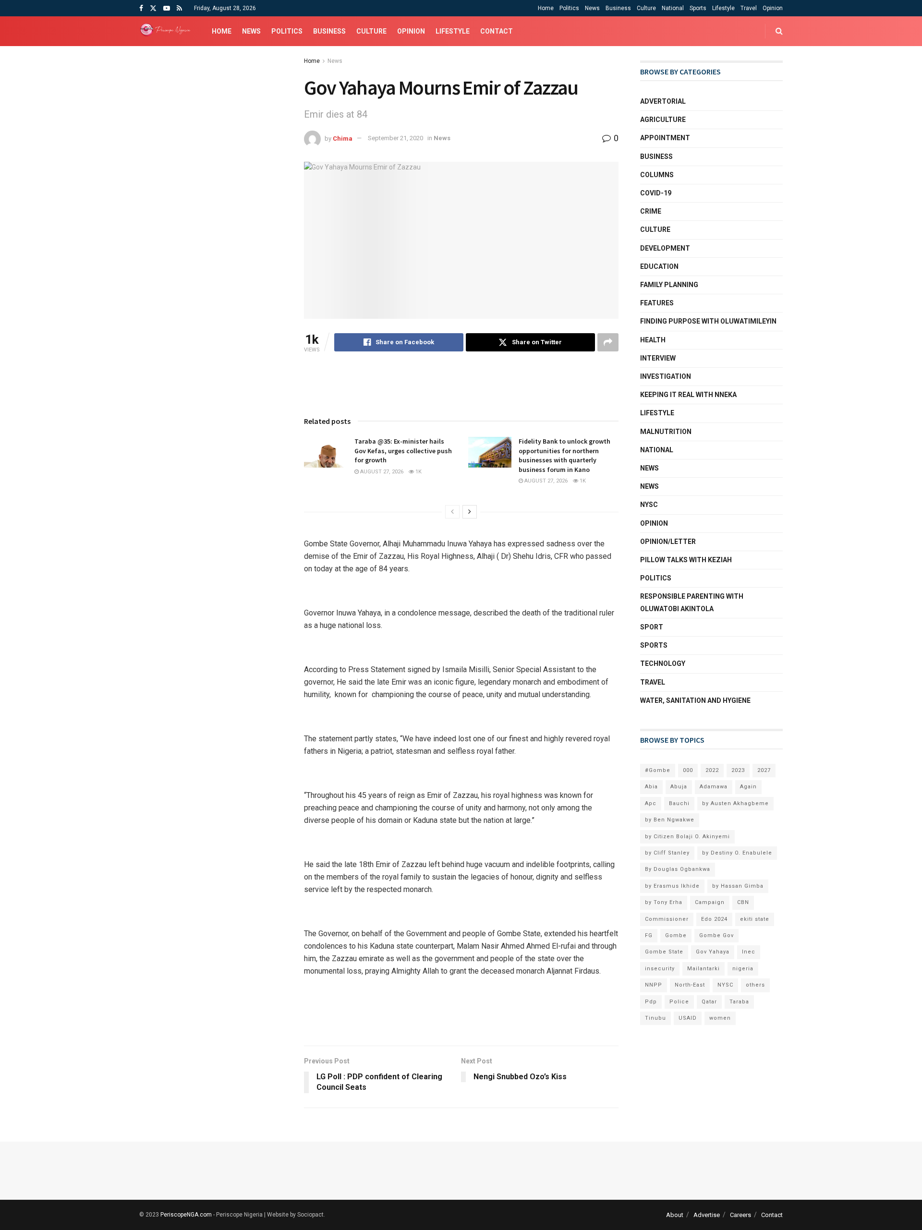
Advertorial (663, 101)
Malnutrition (666, 431)
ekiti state (754, 919)
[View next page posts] (469, 512)
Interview (658, 358)
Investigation (665, 376)
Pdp (651, 1002)
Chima (342, 138)
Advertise (706, 1214)
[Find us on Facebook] (141, 8)
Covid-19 (655, 193)
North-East (690, 985)
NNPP (653, 985)
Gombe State (664, 952)
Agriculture (663, 119)
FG (649, 935)
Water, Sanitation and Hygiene (695, 700)
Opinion (773, 8)
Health (653, 340)
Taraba (739, 1002)
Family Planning (669, 285)
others (755, 985)
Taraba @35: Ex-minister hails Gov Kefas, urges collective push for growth (403, 450)
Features (657, 303)
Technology (662, 663)
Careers (740, 1214)
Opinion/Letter (668, 541)
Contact (496, 31)
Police (679, 1002)
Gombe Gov (716, 935)
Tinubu (655, 1018)
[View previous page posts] (452, 512)
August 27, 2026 (381, 472)
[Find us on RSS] (179, 8)
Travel (748, 8)
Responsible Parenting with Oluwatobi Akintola (691, 602)
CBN (743, 902)
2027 (764, 770)
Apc (650, 803)
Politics (569, 8)
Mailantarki (703, 968)
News (592, 8)
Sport (651, 627)
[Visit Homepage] (167, 31)
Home (546, 8)
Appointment (665, 138)
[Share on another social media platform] (608, 342)
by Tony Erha (663, 902)
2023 (738, 770)
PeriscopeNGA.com (186, 1214)
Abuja (678, 787)
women (720, 1018)
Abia (651, 787)
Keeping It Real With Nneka (688, 394)
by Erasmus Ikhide (672, 886)
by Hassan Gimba (738, 886)
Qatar (709, 1002)
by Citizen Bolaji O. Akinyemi (687, 836)
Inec (748, 952)
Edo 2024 (714, 919)
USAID (688, 1018)
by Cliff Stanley (667, 853)
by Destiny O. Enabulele (737, 853)
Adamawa (714, 787)
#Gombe (657, 770)
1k (418, 472)
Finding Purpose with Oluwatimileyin (708, 321)
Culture (646, 8)
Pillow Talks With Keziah (686, 560)
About (674, 1214)
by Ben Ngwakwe (669, 820)
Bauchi (679, 803)
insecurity (660, 968)
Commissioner (667, 919)
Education (659, 266)
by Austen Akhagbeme (735, 803)
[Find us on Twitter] (153, 8)
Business (618, 8)
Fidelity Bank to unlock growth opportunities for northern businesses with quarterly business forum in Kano (564, 455)
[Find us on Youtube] (166, 8)
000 (688, 770)
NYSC (649, 504)
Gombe (676, 935)
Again (748, 787)
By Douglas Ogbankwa (677, 869)
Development (665, 248)
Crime (650, 211)
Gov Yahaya (712, 952)
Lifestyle (723, 8)
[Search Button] (779, 31)
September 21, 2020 (395, 138)
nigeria (742, 968)
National (673, 8)
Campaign (710, 902)
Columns (657, 175)
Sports (698, 8)
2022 (712, 770)
